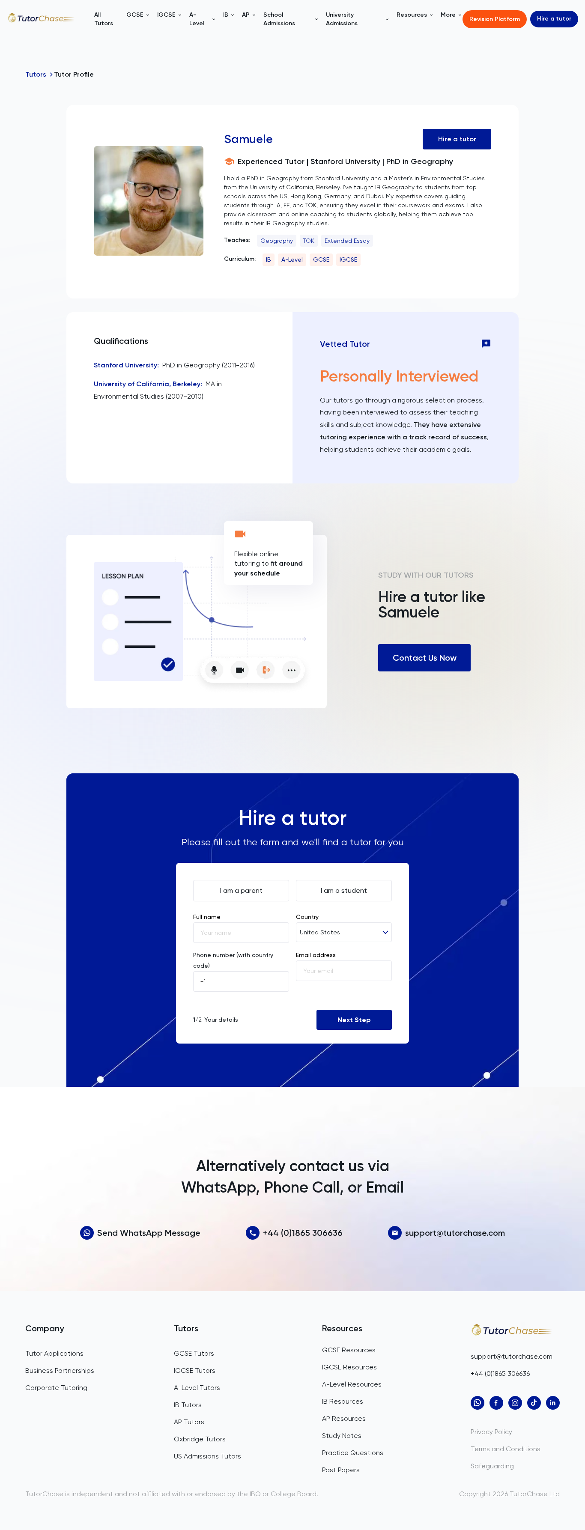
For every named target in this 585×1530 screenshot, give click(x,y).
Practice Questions (352, 1453)
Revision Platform (494, 19)
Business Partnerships (59, 1370)
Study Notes (341, 1436)
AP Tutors (189, 1422)
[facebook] (496, 1403)
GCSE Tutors (194, 1353)
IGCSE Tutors (194, 1370)
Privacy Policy (491, 1432)
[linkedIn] (553, 1403)
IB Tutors (188, 1405)
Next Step (354, 1020)
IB (268, 259)
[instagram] (515, 1403)
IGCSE (348, 259)
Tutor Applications (54, 1353)
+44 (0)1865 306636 (303, 1233)
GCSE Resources (349, 1350)
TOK (308, 240)
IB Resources (342, 1401)
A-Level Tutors (197, 1388)
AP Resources (344, 1418)
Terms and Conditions (505, 1449)
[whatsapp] (477, 1403)
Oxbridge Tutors (200, 1439)
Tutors (35, 74)
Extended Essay (347, 240)
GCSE (321, 259)
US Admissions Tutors (207, 1456)
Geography (276, 240)
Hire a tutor (554, 18)
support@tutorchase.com (455, 1233)
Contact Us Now (425, 658)
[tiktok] (534, 1403)
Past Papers (341, 1470)
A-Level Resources (352, 1384)
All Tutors (103, 19)
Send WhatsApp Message (148, 1233)
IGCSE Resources (349, 1367)
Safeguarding (492, 1466)
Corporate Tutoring (56, 1388)
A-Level (292, 259)
